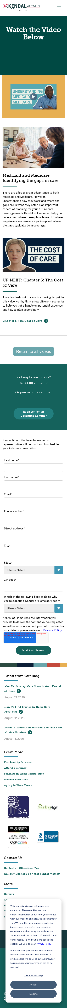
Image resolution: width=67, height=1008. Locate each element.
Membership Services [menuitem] (17, 762)
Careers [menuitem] (9, 894)
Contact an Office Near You (21, 868)
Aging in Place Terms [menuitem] (18, 785)
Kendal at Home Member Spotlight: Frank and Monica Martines (33, 730)
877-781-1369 (18, 874)
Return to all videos (33, 351)
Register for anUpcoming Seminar (33, 414)
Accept (33, 984)
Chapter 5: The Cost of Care (23, 321)
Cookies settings (33, 975)
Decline (34, 993)
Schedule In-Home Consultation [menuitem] (24, 774)
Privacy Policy (43, 943)
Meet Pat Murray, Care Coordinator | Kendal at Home (32, 689)
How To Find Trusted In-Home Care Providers (27, 709)
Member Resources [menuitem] (16, 779)
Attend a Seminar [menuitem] (15, 768)
